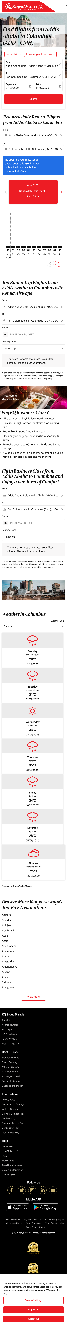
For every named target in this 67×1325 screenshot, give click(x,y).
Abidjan (6, 925)
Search (33, 98)
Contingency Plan (10, 1128)
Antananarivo (9, 966)
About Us (6, 1020)
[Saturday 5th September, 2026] (34, 247)
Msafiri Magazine (10, 1043)
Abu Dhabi (8, 930)
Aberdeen (7, 920)
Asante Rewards (10, 1025)
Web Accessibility (10, 1132)
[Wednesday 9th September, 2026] (55, 247)
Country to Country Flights (52, 1219)
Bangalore (8, 987)
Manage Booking (10, 1057)
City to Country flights (35, 1227)
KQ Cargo (7, 1029)
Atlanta (6, 977)
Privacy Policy (8, 1099)
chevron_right (61, 192)
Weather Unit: (57, 620)
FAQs (4, 1156)
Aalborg (6, 914)
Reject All (33, 1309)
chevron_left (5, 192)
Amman (6, 956)
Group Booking (9, 1062)
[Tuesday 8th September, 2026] (49, 247)
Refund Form (8, 1174)
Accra (5, 940)
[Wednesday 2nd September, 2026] (18, 247)
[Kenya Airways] (11, 1190)
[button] (40, 54)
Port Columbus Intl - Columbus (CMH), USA (31, 76)
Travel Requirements (12, 1165)
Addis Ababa (9, 946)
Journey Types (9, 341)
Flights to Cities (30, 1219)
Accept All (33, 1318)
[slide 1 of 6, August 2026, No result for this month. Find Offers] (33, 192)
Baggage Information (12, 1085)
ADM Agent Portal (11, 1076)
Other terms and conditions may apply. (36, 378)
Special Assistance (11, 1081)
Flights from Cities (33, 1223)
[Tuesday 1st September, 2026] (13, 247)
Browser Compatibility (13, 1113)
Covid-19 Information (12, 1170)
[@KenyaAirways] (22, 1190)
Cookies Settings (33, 1300)
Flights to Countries (12, 1219)
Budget (5, 327)
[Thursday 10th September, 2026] (60, 247)
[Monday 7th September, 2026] (44, 247)
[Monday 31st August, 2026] (8, 247)
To (7, 73)
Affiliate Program (10, 1067)
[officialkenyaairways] (32, 1190)
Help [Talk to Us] (10, 1151)
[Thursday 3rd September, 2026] (23, 247)
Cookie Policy (8, 1118)
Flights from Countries (54, 1223)
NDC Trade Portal (10, 1071)
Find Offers (33, 196)
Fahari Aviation (9, 1039)
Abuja (5, 935)
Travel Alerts (8, 1160)
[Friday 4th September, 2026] (29, 247)
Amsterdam (8, 961)
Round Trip (12, 54)
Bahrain (6, 982)
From (8, 62)
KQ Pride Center (10, 1034)
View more (33, 996)
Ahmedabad (9, 951)
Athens (6, 971)
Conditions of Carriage (13, 1104)
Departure (11, 84)
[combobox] (33, 135)
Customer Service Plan (13, 1123)
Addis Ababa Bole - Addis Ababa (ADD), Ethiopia (32, 65)
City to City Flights (14, 1223)
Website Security (10, 1109)
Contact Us (7, 1146)
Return (39, 84)
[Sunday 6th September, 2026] (39, 247)
